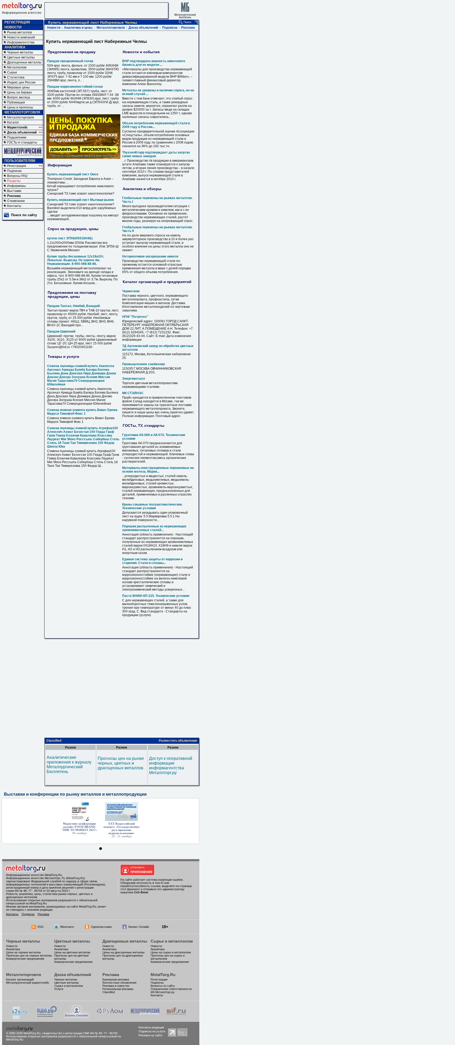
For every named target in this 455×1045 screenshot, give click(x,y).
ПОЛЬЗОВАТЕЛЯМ (19, 161)
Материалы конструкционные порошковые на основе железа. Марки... (158, 469)
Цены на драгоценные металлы (123, 952)
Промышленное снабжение (143, 364)
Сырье (12, 72)
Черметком (131, 291)
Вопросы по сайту (163, 985)
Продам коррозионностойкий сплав (75, 86)
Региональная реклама (117, 988)
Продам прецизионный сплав (70, 61)
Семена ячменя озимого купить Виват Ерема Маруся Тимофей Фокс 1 (82, 411)
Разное (70, 747)
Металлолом (16, 67)
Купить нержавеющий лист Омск (72, 174)
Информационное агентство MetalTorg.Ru (34, 874)
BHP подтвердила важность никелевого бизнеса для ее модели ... (153, 63)
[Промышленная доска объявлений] (47, 1017)
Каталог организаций (20, 979)
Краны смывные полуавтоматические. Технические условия (152, 506)
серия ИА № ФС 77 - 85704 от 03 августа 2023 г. (38, 890)
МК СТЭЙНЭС (133, 393)
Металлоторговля (20, 117)
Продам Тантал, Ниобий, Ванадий (73, 306)
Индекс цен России (21, 82)
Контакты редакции (151, 1027)
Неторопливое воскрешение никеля (150, 256)
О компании (16, 201)
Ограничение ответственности (171, 988)
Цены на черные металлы (23, 952)
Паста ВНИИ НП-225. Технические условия (155, 596)
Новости (53, 27)
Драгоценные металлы (24, 62)
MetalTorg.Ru (163, 974)
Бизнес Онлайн (138, 926)
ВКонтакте (67, 926)
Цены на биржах (19, 92)
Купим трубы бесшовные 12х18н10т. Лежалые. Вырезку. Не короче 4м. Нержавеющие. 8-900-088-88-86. (75, 260)
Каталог (13, 122)
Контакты (14, 206)
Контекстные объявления (119, 982)
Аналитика (13, 949)
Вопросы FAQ (17, 176)
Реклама (14, 196)
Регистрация (16, 166)
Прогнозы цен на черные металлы (29, 955)
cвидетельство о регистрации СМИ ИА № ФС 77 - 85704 (79, 1033)
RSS (40, 926)
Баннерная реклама (115, 979)
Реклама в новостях (116, 985)
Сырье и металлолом (172, 941)
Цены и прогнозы (20, 107)
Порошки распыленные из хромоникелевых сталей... (154, 528)
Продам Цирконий (61, 331)
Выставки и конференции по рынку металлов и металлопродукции (75, 794)
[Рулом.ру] (110, 1016)
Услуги (58, 988)
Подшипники (16, 137)
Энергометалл (133, 378)
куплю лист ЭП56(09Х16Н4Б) (70, 238)
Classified (53, 740)
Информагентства (20, 42)
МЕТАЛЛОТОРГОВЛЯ (22, 112)
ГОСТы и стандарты (22, 142)
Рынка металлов (19, 32)
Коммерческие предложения (25, 958)
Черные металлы (20, 52)
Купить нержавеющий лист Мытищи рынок (80, 200)
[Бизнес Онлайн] (77, 1016)
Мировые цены (18, 87)
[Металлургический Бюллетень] (145, 1016)
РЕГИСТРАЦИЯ (17, 22)
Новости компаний (21, 37)
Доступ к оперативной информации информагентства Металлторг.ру (170, 765)
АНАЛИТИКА (14, 47)
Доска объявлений (22, 132)
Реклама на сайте (150, 1035)
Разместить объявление (178, 740)
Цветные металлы (21, 57)
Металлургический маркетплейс (27, 982)
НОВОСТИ (12, 27)
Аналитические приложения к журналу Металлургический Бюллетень (69, 764)
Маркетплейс (17, 127)
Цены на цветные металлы (72, 952)
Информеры (16, 186)
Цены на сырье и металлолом (171, 952)
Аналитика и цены (78, 27)
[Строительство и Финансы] (176, 1016)
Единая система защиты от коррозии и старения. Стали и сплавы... (152, 561)
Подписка (14, 171)
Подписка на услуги (152, 1031)
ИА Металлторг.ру (163, 992)
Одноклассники (101, 926)
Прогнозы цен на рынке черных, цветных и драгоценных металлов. (121, 763)
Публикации (16, 102)
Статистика (15, 77)
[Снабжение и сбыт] (20, 1018)
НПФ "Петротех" (135, 317)
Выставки (14, 191)
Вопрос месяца (18, 97)
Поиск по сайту (24, 215)
